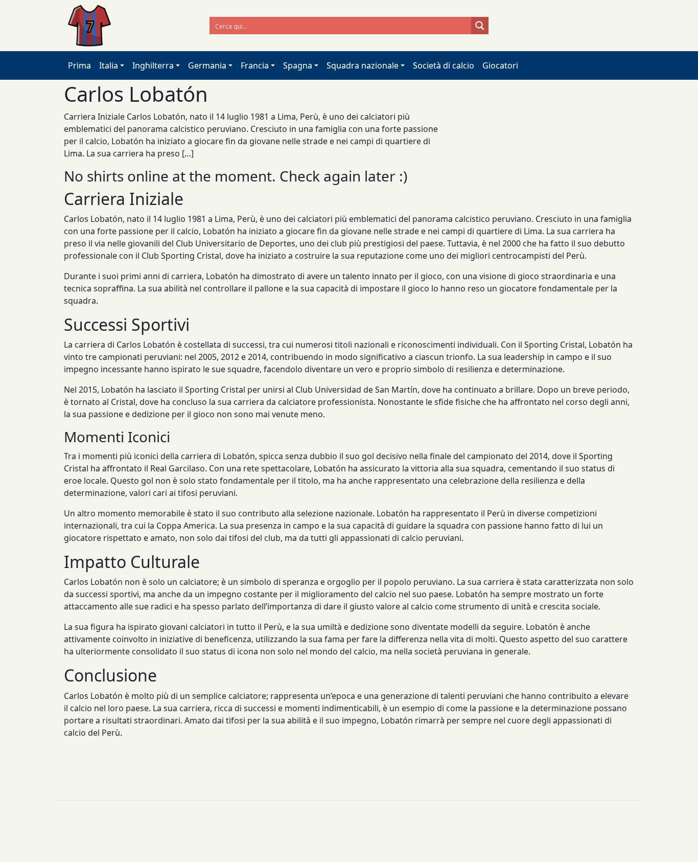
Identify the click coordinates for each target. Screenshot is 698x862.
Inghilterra (153, 65)
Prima (79, 65)
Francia (255, 65)
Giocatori (500, 65)
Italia (108, 65)
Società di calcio (443, 65)
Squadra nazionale (363, 65)
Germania (207, 65)
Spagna (297, 65)
